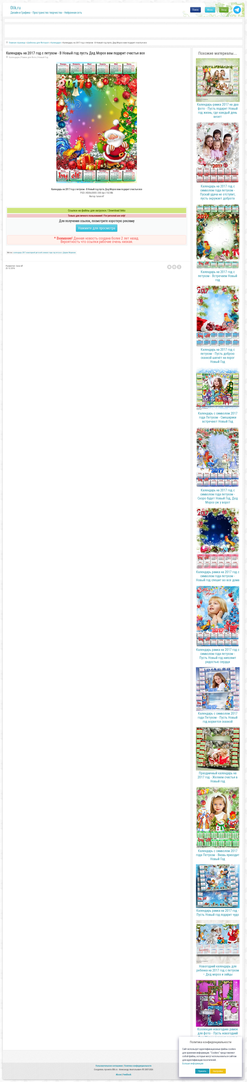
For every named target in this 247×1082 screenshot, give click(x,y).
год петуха (57, 252)
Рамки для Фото (28, 57)
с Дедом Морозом (69, 252)
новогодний (30, 252)
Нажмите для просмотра (96, 228)
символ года (47, 252)
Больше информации (192, 1063)
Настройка (218, 1071)
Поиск (195, 9)
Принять (202, 1071)
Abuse (118, 1074)
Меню (210, 9)
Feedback (127, 1074)
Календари (14, 57)
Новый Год (43, 57)
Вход (223, 9)
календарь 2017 (19, 252)
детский (39, 252)
